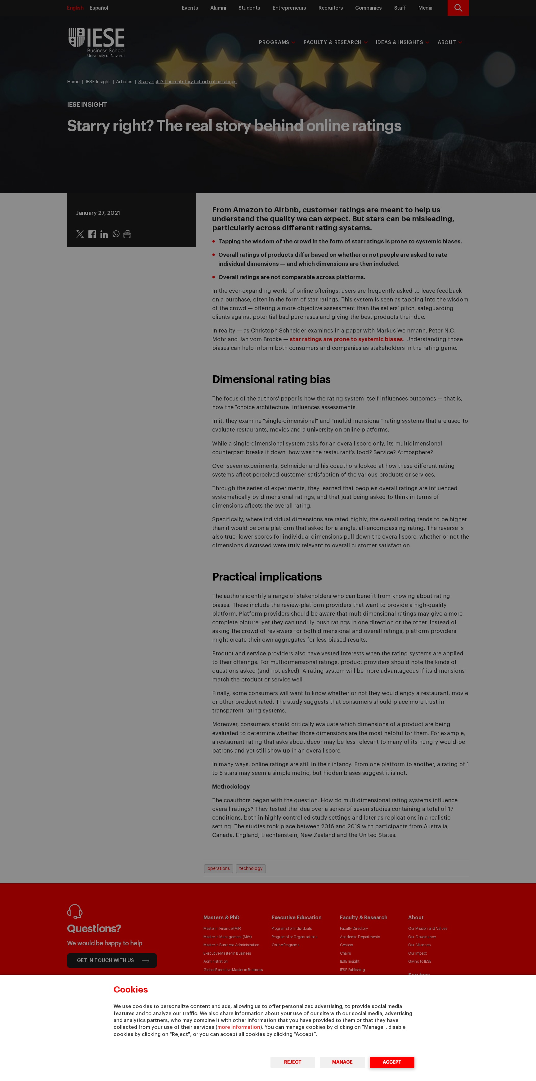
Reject (293, 1062)
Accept (392, 1062)
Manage (342, 1062)
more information (238, 1027)
